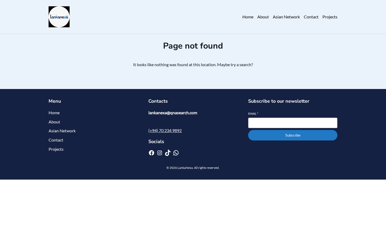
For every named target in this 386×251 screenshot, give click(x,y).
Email (253, 113)
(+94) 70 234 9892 (165, 130)
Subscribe (292, 135)
